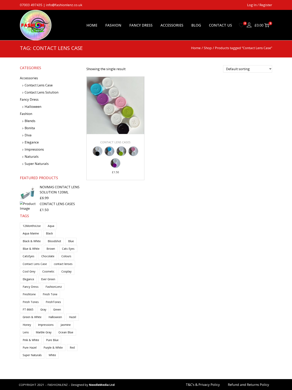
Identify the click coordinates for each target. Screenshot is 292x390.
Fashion (26, 113)
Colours (66, 256)
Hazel (72, 317)
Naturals (32, 156)
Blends (30, 121)
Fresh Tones (31, 302)
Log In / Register (259, 5)
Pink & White (31, 340)
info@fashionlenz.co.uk (64, 5)
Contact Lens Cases (115, 142)
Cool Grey (29, 271)
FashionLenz (53, 287)
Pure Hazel (30, 347)
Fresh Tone (50, 294)
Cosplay (66, 271)
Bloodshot (54, 241)
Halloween (33, 106)
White (52, 355)
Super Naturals (37, 163)
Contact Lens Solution (41, 92)
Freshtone (29, 294)
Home (196, 48)
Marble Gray (43, 332)
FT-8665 (28, 309)
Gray (43, 309)
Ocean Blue (65, 332)
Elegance (32, 142)
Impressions (34, 149)
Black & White (32, 241)
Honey (27, 325)
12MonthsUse (32, 226)
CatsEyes (28, 256)
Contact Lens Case (39, 85)
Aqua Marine (31, 233)
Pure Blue (52, 340)
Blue (71, 241)
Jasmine (66, 325)
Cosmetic (48, 271)
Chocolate (47, 256)
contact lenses (63, 264)
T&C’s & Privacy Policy (203, 385)
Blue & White (31, 248)
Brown (50, 248)
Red (72, 347)
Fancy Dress (29, 99)
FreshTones (53, 302)
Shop (208, 48)
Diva (28, 135)
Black (49, 233)
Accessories (29, 78)
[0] (241, 25)
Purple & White (53, 347)
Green (57, 309)
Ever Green (48, 279)
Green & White (32, 317)
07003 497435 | (33, 5)
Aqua (51, 226)
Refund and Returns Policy (248, 385)
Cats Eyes (68, 248)
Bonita (30, 128)
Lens (26, 332)
